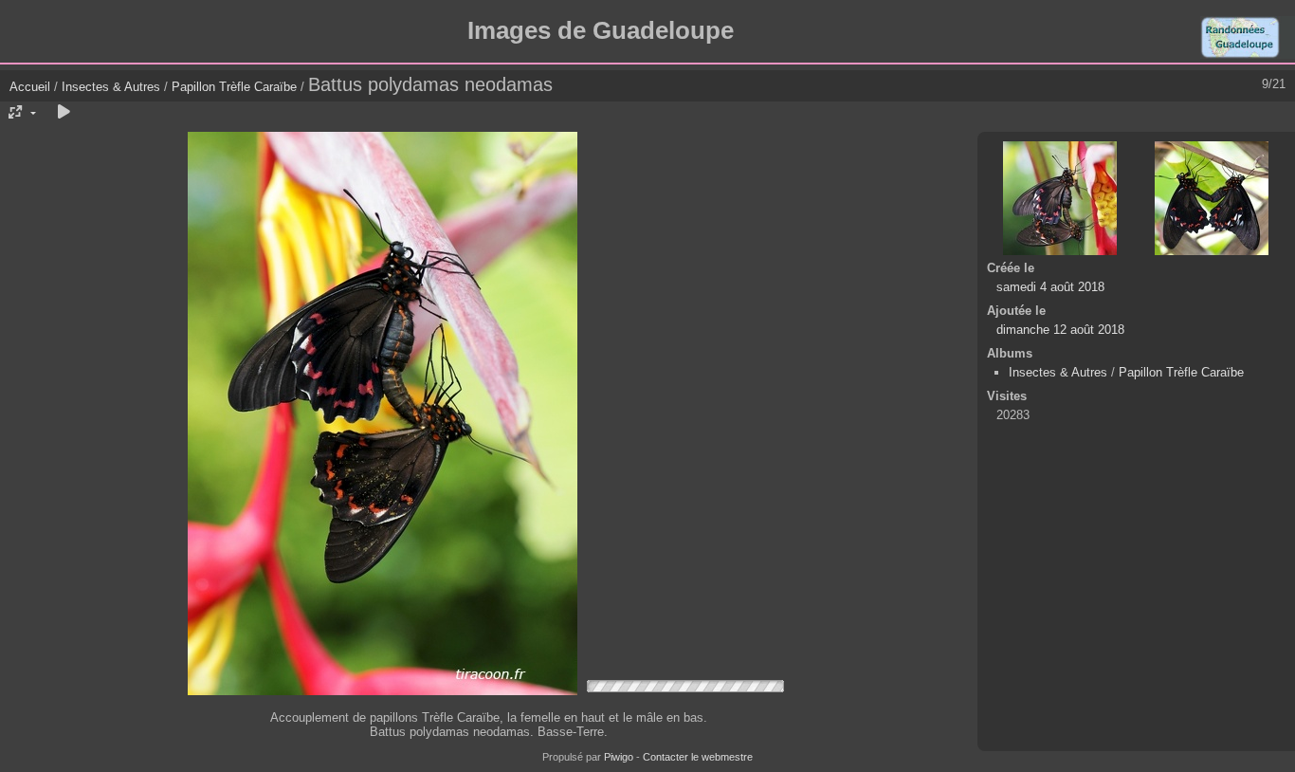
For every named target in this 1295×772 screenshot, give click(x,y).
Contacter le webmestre (698, 757)
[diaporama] (63, 112)
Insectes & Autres (113, 87)
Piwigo (618, 757)
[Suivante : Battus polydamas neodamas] (1211, 198)
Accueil (29, 87)
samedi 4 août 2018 (1050, 287)
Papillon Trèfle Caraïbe (234, 87)
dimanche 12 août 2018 (1060, 329)
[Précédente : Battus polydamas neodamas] (1060, 198)
